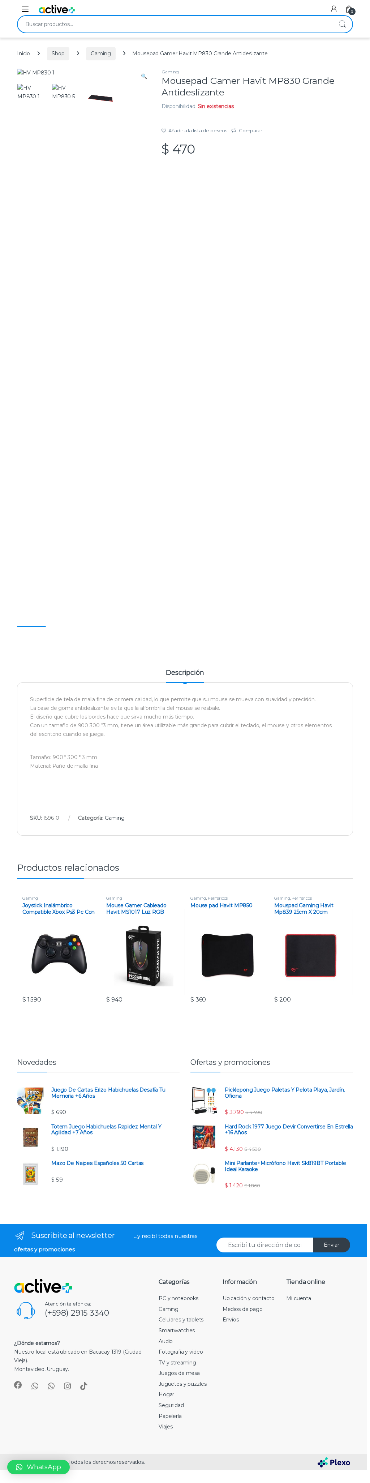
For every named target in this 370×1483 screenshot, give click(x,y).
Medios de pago (243, 1309)
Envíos (231, 1319)
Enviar (331, 1245)
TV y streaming (177, 1362)
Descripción (185, 673)
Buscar (342, 24)
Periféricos (218, 898)
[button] (38, 1467)
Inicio (23, 53)
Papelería (170, 1416)
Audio (166, 1341)
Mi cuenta (298, 1298)
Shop (58, 53)
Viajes (166, 1426)
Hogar (166, 1394)
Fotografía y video (181, 1352)
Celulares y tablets (181, 1319)
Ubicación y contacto (249, 1298)
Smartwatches (177, 1330)
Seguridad (171, 1405)
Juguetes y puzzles (182, 1384)
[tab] (185, 675)
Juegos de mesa (179, 1373)
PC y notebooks (178, 1298)
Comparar (250, 130)
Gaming (101, 53)
